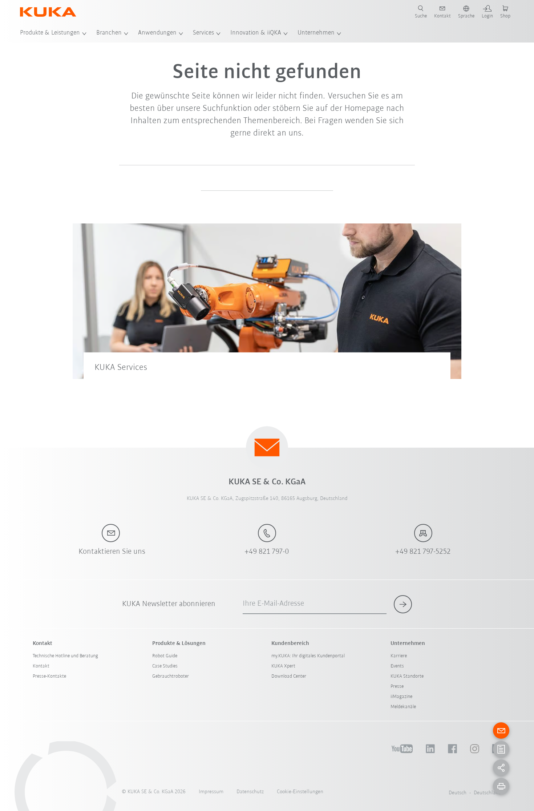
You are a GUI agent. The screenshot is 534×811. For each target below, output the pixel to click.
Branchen (109, 33)
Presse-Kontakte (49, 676)
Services (203, 33)
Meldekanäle (403, 707)
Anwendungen (157, 33)
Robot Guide (164, 656)
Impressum (211, 792)
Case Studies (165, 666)
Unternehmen (316, 33)
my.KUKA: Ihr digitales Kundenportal (308, 656)
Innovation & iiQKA (255, 33)
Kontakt (41, 666)
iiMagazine (401, 696)
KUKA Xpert (283, 666)
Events (397, 666)
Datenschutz (250, 792)
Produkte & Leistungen (50, 33)
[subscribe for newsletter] (403, 604)
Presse (397, 686)
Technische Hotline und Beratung (65, 656)
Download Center (288, 676)
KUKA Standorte (407, 676)
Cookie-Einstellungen (300, 792)
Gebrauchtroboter (170, 676)
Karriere (399, 656)
